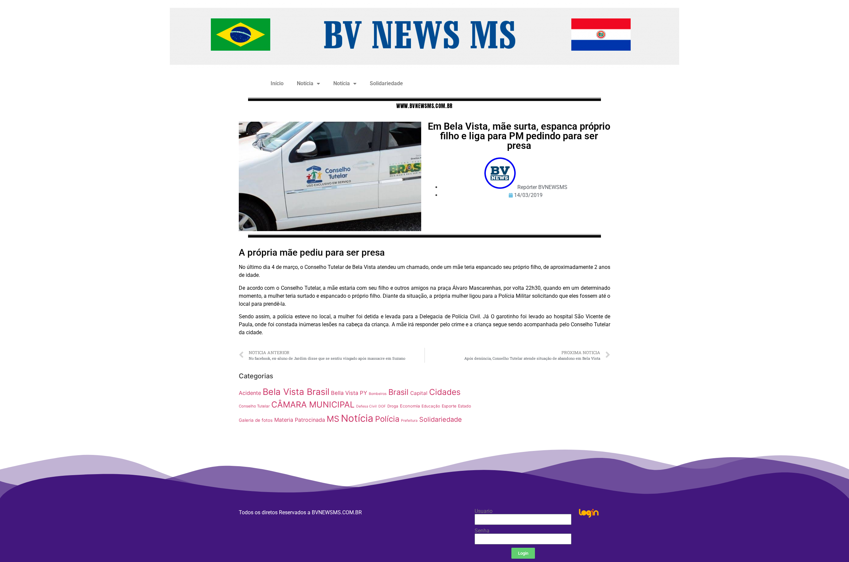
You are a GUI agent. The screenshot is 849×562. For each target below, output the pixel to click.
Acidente (250, 393)
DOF (382, 406)
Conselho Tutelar (254, 406)
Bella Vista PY (349, 393)
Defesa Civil (366, 406)
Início (277, 83)
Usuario (483, 511)
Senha (482, 530)
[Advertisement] (545, 415)
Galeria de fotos (256, 420)
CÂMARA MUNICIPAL (313, 404)
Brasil (398, 392)
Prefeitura (409, 420)
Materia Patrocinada (299, 419)
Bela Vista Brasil (296, 391)
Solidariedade (386, 83)
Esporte (449, 406)
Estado (464, 406)
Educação (431, 406)
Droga (392, 406)
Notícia (305, 83)
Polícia (387, 419)
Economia (410, 406)
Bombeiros (378, 394)
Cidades (445, 392)
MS (333, 419)
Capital (418, 393)
